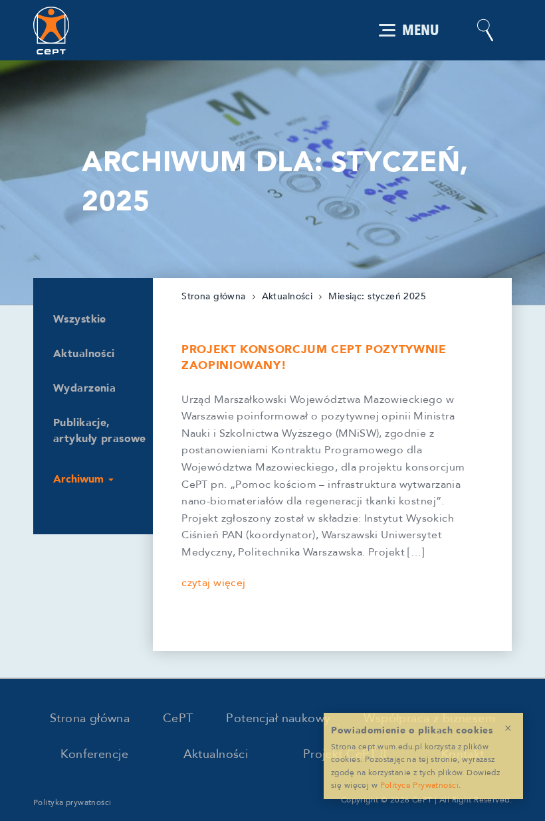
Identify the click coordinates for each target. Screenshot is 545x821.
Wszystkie (79, 319)
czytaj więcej (213, 582)
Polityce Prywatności (419, 785)
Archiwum (80, 479)
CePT (178, 718)
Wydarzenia (84, 388)
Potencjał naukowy (278, 718)
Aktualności (84, 353)
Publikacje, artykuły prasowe (99, 430)
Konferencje (94, 754)
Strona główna (213, 296)
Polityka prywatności (72, 802)
